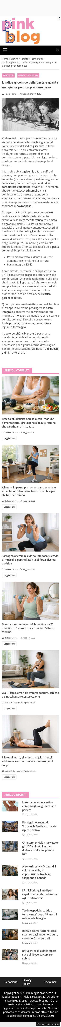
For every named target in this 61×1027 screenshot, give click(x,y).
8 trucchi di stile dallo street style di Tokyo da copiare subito (39, 954)
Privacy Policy (27, 982)
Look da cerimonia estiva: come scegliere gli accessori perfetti (39, 806)
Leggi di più (9, 438)
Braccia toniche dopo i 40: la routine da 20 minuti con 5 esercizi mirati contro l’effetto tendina (28, 628)
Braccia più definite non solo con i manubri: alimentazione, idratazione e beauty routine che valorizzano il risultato (29, 422)
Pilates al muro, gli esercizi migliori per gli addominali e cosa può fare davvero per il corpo (27, 761)
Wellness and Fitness (28, 75)
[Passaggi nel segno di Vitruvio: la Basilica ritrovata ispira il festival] (10, 826)
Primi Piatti (8, 75)
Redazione (11, 982)
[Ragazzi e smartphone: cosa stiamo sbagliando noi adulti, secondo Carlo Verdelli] (10, 934)
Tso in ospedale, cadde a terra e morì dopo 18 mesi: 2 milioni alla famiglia (39, 914)
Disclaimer (49, 982)
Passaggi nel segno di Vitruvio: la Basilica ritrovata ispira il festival (39, 826)
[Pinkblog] (21, 30)
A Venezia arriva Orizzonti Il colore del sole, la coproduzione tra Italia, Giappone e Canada (39, 872)
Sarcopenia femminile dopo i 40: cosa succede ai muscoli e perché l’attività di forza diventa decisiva (30, 559)
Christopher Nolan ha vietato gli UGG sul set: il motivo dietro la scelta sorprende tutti (40, 848)
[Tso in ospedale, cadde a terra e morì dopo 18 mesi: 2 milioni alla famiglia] (10, 914)
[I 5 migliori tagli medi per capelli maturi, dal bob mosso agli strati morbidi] (10, 894)
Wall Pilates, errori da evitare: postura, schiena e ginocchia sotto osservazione (30, 694)
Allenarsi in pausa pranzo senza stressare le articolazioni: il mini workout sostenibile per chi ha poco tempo (29, 491)
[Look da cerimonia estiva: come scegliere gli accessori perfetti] (10, 806)
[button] (57, 50)
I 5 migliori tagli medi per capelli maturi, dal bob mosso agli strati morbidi (40, 894)
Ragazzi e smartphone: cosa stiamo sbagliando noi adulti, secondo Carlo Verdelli (40, 934)
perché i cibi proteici (24, 333)
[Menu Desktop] (5, 50)
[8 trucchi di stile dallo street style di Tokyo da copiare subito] (10, 954)
